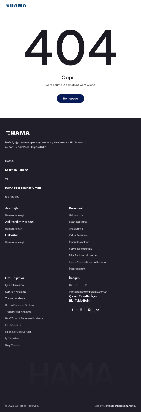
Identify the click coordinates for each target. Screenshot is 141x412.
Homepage (70, 98)
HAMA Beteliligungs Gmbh (23, 187)
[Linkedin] (89, 309)
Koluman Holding (16, 170)
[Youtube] (97, 309)
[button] (133, 5)
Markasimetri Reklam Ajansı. (120, 406)
